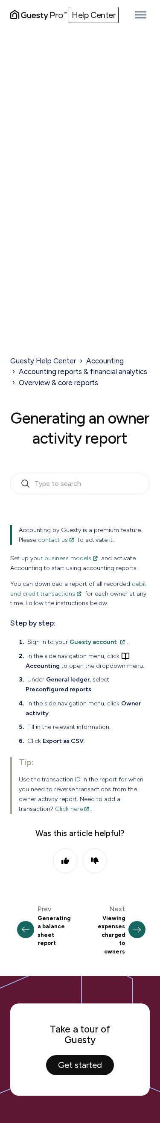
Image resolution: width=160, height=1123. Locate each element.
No (94, 860)
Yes (65, 860)
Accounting (105, 361)
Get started (80, 1065)
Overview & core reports (58, 382)
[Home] (38, 15)
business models (67, 558)
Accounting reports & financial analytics (83, 371)
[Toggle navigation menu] (141, 15)
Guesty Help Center (43, 361)
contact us (53, 540)
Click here (69, 809)
